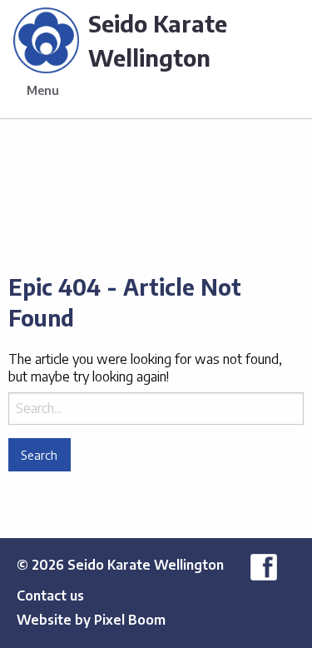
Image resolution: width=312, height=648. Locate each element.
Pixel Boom (130, 619)
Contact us (50, 595)
